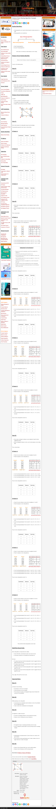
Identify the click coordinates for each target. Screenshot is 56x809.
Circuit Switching (4, 121)
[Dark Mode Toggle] (52, 805)
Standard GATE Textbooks (47, 93)
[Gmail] (22, 23)
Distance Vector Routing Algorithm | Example (24, 18)
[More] (28, 23)
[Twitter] (18, 23)
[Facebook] (13, 23)
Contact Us (45, 15)
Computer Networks (16, 19)
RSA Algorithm (3, 236)
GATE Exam (24, 15)
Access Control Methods (5, 89)
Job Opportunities (38, 15)
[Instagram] (15, 23)
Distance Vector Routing (5, 134)
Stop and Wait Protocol (5, 49)
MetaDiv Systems (16, 807)
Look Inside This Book (5, 260)
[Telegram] (26, 23)
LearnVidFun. (34, 758)
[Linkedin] (24, 23)
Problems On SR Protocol (5, 66)
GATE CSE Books (31, 15)
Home (3, 15)
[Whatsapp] (20, 23)
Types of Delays (3, 40)
